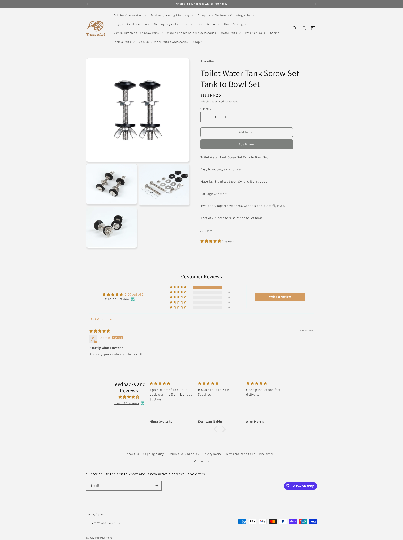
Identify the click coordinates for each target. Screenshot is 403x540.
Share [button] (208, 231)
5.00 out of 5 (134, 294)
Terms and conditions (240, 454)
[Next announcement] (315, 4)
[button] (130, 15)
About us (133, 454)
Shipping (205, 101)
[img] (99, 331)
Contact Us (201, 461)
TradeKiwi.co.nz (104, 537)
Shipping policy (153, 454)
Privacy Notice (212, 454)
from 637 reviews (126, 403)
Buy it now (247, 144)
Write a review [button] (280, 296)
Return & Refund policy (183, 454)
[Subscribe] (156, 485)
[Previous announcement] (87, 4)
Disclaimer (266, 454)
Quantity (205, 109)
